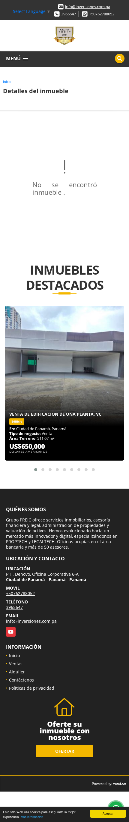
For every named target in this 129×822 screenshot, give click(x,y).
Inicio (7, 81)
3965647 (68, 14)
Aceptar (108, 813)
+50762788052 (101, 14)
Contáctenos (21, 680)
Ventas (15, 663)
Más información (32, 816)
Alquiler (17, 672)
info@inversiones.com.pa (87, 6)
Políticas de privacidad (31, 688)
